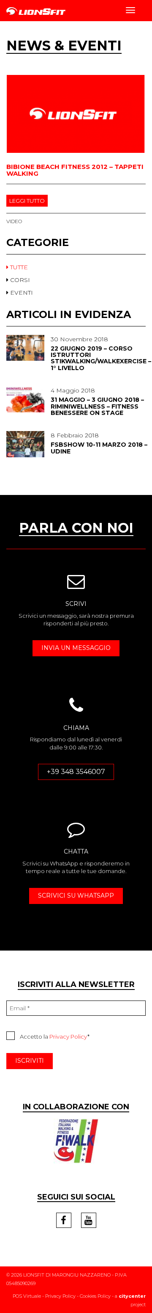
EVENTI (20, 292)
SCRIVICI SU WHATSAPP (76, 895)
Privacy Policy (68, 1036)
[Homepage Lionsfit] (35, 11)
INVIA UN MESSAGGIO (76, 648)
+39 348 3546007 (76, 772)
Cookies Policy (95, 1296)
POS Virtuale (27, 1296)
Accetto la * (55, 1036)
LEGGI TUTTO (27, 200)
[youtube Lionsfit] (88, 1220)
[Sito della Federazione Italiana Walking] (76, 1140)
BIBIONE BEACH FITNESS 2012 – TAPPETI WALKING (75, 170)
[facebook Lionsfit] (63, 1220)
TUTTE (18, 267)
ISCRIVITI (29, 1060)
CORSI (19, 280)
